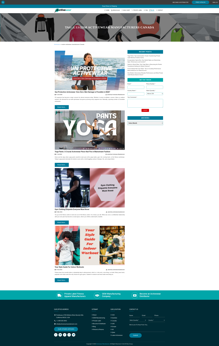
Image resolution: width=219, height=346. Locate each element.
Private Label (137, 10)
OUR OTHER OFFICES (66, 329)
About (94, 315)
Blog (152, 10)
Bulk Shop (126, 10)
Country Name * (131, 90)
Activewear (57, 44)
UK (112, 329)
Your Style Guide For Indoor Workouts (69, 267)
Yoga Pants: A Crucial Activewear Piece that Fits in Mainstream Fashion (82, 152)
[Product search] (3, 2)
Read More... (61, 107)
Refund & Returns (98, 329)
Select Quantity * (150, 90)
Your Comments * (132, 97)
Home (107, 10)
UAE (113, 323)
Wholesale (116, 10)
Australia (114, 318)
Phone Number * (150, 84)
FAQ (146, 10)
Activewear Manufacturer (103, 344)
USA (113, 315)
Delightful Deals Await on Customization (109, 6)
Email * (129, 84)
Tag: (109, 27)
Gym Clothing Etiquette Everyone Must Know (72, 209)
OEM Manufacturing (99, 318)
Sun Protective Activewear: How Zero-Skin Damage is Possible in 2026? (82, 92)
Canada (114, 320)
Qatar (113, 332)
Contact (160, 10)
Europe (113, 326)
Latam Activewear (117, 335)
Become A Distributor (99, 323)
